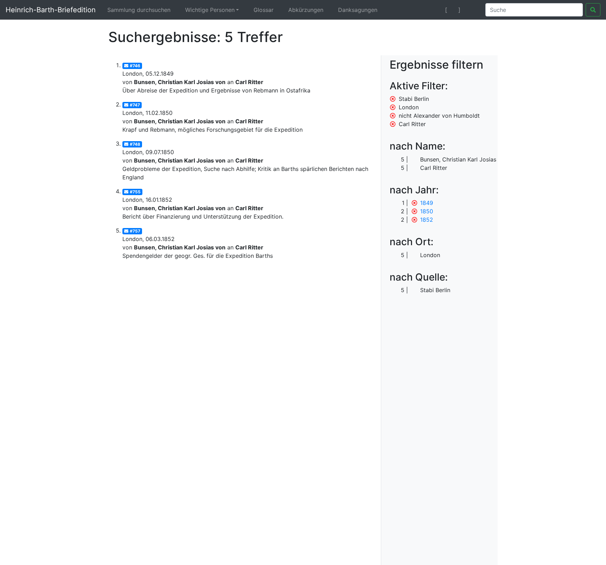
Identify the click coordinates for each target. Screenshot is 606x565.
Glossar (264, 9)
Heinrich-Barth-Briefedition (51, 10)
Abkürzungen (305, 9)
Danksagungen (357, 9)
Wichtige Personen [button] (210, 9)
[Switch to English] (471, 10)
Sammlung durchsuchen (138, 9)
